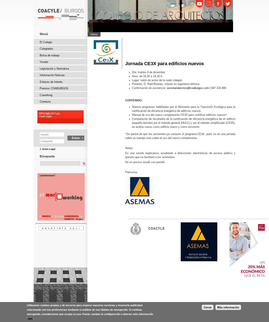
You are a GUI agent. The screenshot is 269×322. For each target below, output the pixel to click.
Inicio (94, 34)
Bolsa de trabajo (49, 55)
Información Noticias (52, 75)
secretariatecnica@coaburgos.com (188, 88)
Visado (44, 61)
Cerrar (208, 307)
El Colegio (46, 42)
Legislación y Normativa (54, 68)
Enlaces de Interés (51, 81)
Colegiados (46, 48)
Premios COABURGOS (54, 88)
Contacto (45, 101)
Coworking (46, 95)
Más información (228, 307)
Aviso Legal (48, 149)
